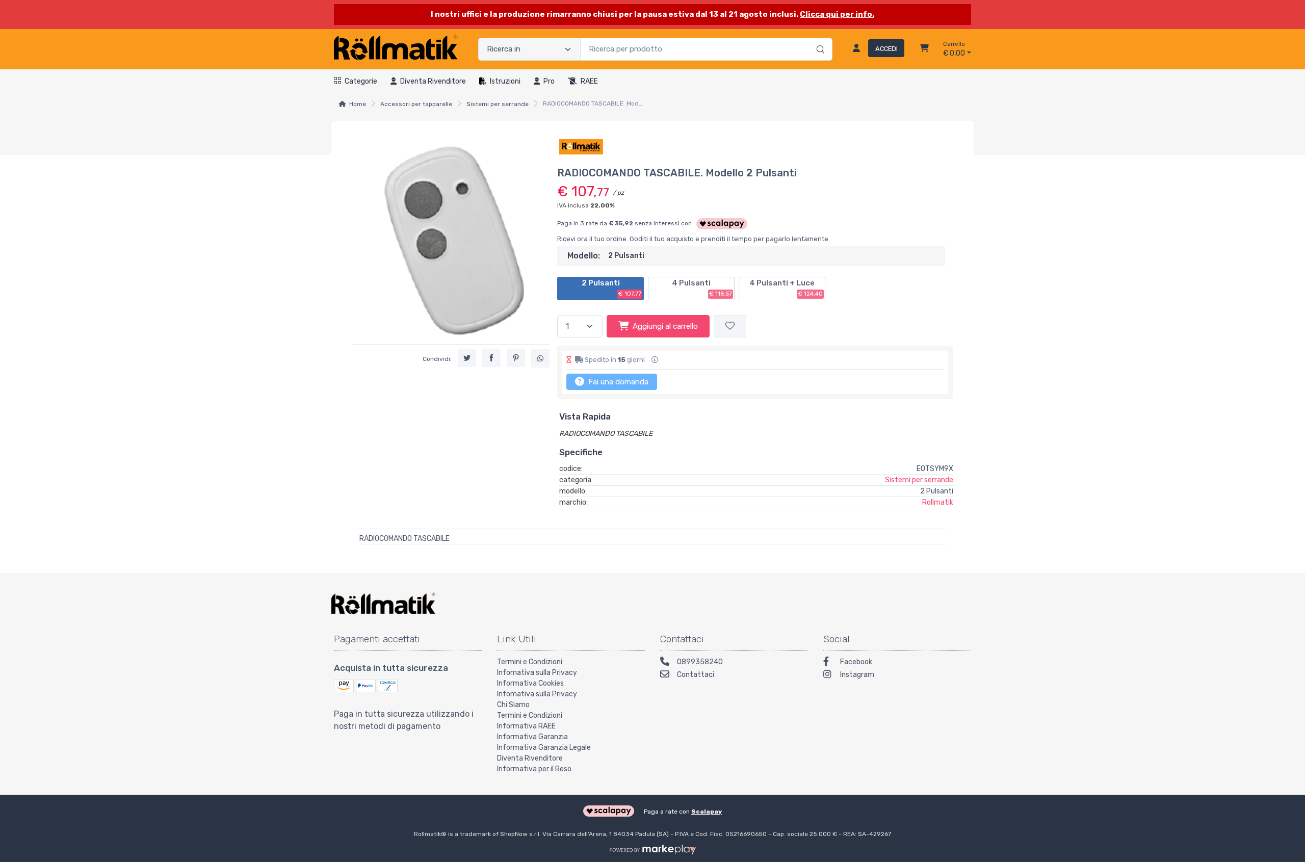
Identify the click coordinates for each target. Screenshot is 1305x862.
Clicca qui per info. (837, 14)
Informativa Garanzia (532, 737)
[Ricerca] (818, 38)
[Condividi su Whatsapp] (540, 358)
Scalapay (706, 811)
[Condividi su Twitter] (467, 358)
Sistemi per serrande (497, 104)
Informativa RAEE (526, 726)
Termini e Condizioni (529, 662)
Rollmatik (937, 502)
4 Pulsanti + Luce (786, 288)
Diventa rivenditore (433, 81)
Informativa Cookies (530, 683)
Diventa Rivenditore (530, 758)
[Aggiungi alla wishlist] (730, 326)
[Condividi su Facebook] (491, 358)
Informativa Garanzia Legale (544, 747)
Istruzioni (505, 81)
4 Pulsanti (702, 288)
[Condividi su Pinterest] (516, 358)
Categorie (361, 81)
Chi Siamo (513, 704)
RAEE (589, 81)
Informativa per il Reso (534, 769)
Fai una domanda (617, 381)
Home (357, 104)
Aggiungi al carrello (665, 326)
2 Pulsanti (611, 288)
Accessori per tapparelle (416, 104)
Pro (549, 81)
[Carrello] (924, 49)
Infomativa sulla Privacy (537, 672)
